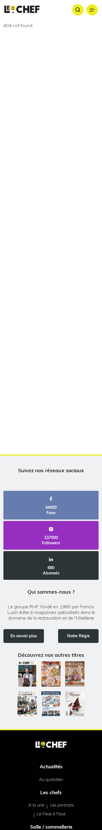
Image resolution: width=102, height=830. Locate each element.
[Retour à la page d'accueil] (51, 745)
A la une (36, 805)
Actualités (51, 766)
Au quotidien (51, 779)
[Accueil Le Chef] (22, 10)
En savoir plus (23, 635)
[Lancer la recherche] (78, 9)
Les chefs (51, 792)
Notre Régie (78, 635)
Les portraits (62, 805)
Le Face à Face (51, 813)
